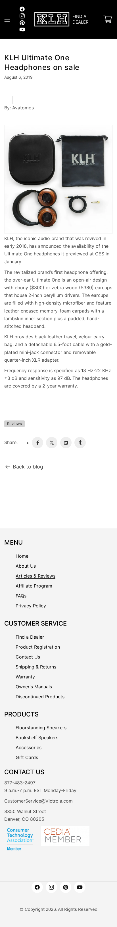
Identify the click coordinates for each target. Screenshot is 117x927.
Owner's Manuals (34, 686)
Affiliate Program (34, 586)
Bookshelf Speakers (37, 737)
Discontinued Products (40, 696)
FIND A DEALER (80, 19)
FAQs (21, 596)
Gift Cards (27, 757)
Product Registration (38, 647)
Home (22, 556)
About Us (26, 566)
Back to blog (28, 467)
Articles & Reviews (35, 576)
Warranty (25, 677)
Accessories (28, 747)
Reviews (14, 423)
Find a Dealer (30, 637)
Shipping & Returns (36, 667)
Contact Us (28, 657)
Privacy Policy (31, 606)
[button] (7, 19)
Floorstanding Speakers (41, 727)
